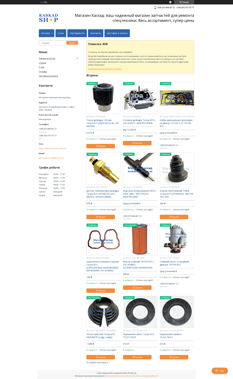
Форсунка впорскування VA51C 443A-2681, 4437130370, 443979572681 (139, 193)
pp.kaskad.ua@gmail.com (51, 158)
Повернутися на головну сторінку (105, 68)
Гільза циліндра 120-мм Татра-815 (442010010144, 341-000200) (103, 123)
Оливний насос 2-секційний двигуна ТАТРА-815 (174, 263)
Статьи (42, 62)
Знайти (72, 43)
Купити (102, 146)
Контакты (95, 33)
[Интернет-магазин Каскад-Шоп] (48, 18)
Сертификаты (77, 33)
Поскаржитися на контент (119, 376)
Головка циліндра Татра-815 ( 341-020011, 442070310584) (139, 122)
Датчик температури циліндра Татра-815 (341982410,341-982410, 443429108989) (102, 193)
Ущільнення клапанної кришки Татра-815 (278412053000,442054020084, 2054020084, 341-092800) (102, 266)
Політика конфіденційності (145, 376)
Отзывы (43, 71)
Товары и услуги (47, 58)
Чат (222, 371)
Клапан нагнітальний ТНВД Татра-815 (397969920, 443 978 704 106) (176, 193)
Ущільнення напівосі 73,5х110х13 (171, 336)
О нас (61, 33)
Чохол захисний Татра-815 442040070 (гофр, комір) (100, 336)
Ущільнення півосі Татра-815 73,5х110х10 (138, 336)
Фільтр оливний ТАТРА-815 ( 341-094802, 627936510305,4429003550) (138, 264)
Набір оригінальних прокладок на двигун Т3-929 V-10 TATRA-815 (176, 123)
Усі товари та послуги (96, 362)
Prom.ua (132, 373)
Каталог (45, 33)
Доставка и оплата (117, 33)
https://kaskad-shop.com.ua (52, 148)
